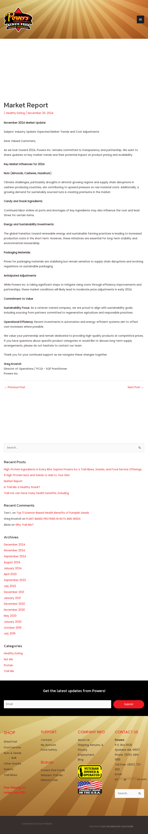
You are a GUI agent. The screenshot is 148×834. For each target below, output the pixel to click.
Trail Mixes (10, 775)
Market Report (13, 481)
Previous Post (14, 387)
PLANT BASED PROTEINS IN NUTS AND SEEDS (53, 519)
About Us (84, 740)
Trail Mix (9, 671)
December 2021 (14, 592)
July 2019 (9, 633)
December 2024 (14, 544)
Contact (46, 740)
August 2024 (12, 562)
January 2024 (13, 568)
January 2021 (12, 598)
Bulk (14, 758)
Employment (86, 755)
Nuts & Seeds (12, 753)
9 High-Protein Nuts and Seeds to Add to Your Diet (37, 475)
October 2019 (12, 628)
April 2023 (10, 574)
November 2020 (14, 610)
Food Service (12, 747)
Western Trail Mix (52, 775)
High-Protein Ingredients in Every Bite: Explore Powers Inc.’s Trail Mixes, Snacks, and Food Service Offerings (73, 469)
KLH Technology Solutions (117, 826)
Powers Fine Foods (53, 770)
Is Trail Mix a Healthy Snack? (22, 487)
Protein (8, 665)
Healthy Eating (15, 113)
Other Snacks (12, 764)
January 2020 (13, 622)
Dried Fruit (10, 742)
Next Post (136, 387)
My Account (48, 745)
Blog (80, 759)
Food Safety (49, 750)
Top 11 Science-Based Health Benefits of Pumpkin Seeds (52, 513)
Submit (128, 704)
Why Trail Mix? (24, 525)
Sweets (8, 769)
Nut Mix (8, 659)
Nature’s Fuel (49, 780)
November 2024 (14, 550)
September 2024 (15, 556)
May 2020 (10, 616)
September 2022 (15, 580)
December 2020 (14, 604)
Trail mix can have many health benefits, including (36, 493)
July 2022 (10, 586)
